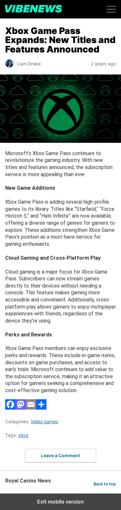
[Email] (31, 408)
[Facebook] (10, 408)
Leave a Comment (60, 455)
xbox (23, 435)
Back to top (105, 484)
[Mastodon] (20, 408)
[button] (111, 9)
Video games (44, 421)
